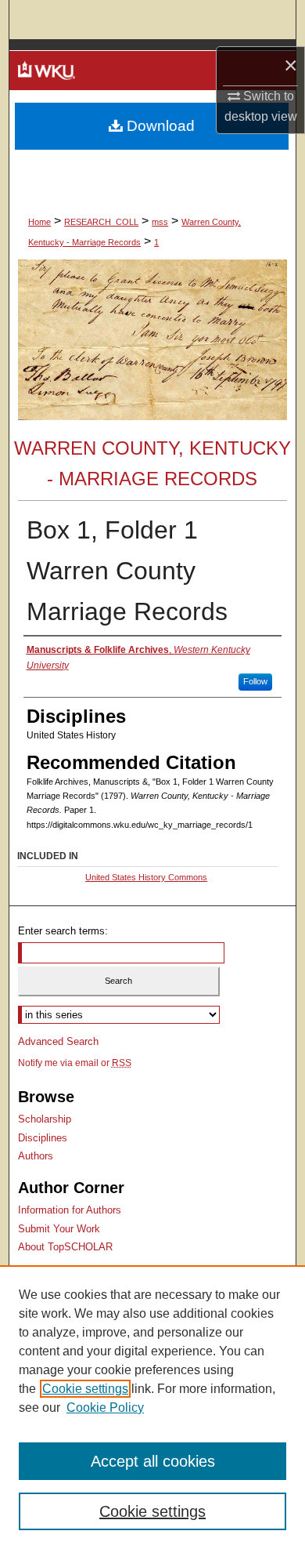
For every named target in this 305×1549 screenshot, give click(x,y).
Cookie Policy (105, 1407)
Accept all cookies (153, 1461)
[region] (152, 1407)
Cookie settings (85, 1388)
